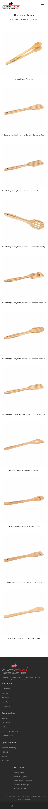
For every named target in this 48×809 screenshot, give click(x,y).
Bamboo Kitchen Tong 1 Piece (24, 79)
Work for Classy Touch (10, 731)
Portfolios (5, 727)
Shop (16, 19)
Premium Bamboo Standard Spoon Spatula (24, 638)
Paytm (16, 785)
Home (11, 19)
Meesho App (25, 785)
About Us (5, 702)
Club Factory (18, 781)
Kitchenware (24, 19)
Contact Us (6, 706)
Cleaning (5, 693)
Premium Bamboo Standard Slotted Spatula (24, 526)
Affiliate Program (8, 736)
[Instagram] (18, 789)
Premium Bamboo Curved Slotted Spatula (24, 470)
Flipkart (24, 777)
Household (5, 698)
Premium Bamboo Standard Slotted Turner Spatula (24, 582)
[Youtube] (25, 789)
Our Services (6, 723)
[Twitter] (21, 789)
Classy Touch (19, 773)
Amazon (17, 777)
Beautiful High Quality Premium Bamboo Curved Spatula (24, 135)
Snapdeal (28, 781)
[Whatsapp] (28, 789)
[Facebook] (14, 789)
